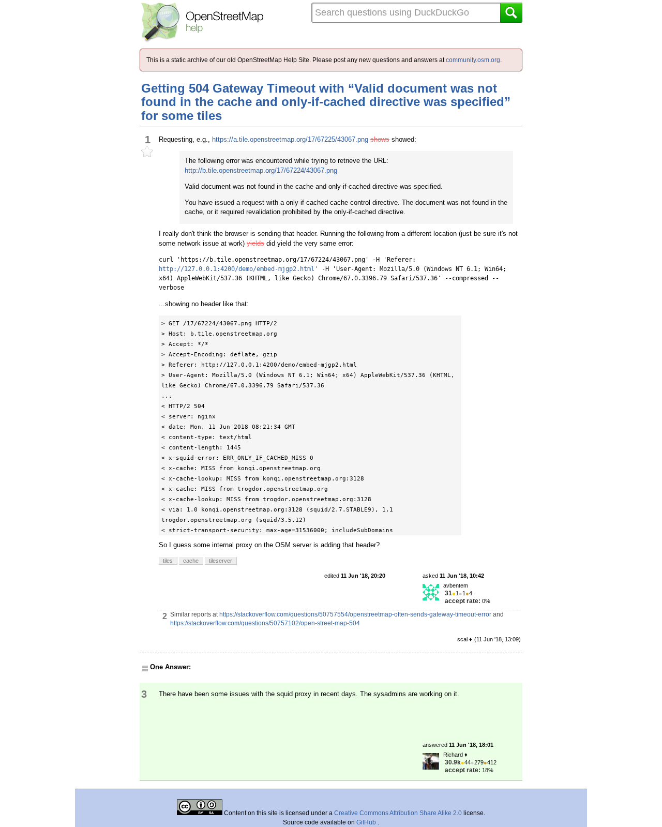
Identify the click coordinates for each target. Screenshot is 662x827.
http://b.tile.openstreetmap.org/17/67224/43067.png (261, 170)
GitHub (367, 822)
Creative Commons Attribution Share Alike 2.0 (398, 813)
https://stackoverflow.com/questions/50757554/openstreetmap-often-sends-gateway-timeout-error (355, 614)
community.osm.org (473, 60)
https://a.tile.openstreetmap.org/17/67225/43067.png (290, 139)
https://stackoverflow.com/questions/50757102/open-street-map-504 (265, 623)
